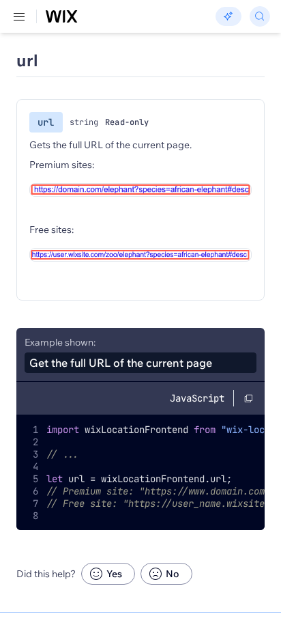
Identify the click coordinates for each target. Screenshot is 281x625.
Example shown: (60, 342)
